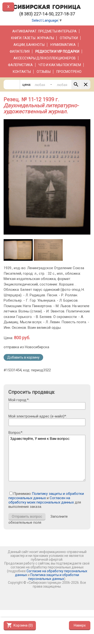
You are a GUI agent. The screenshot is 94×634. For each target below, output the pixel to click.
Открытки (69, 38)
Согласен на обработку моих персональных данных (41, 500)
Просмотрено (68, 72)
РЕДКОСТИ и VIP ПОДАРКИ (57, 51)
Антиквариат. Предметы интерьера (44, 31)
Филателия (20, 51)
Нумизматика (63, 45)
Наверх (80, 625)
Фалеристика (20, 65)
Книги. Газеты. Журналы (32, 38)
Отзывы (44, 72)
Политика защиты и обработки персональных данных (53, 577)
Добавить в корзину (23, 357)
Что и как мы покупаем (60, 65)
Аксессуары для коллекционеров (44, 58)
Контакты (22, 72)
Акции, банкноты (29, 45)
